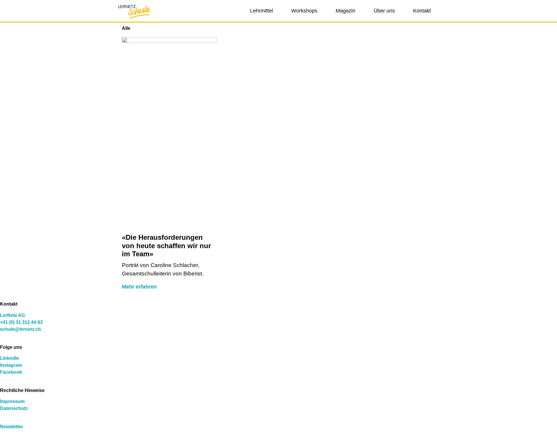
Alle (126, 28)
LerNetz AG (12, 315)
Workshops (304, 11)
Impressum (12, 401)
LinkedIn (9, 358)
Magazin (345, 11)
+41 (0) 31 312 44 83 (21, 322)
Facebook (11, 372)
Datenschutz (14, 408)
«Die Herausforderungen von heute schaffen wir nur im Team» (166, 245)
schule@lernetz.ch (20, 329)
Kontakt (422, 11)
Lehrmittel (261, 11)
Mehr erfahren (139, 287)
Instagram (11, 365)
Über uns (384, 11)
